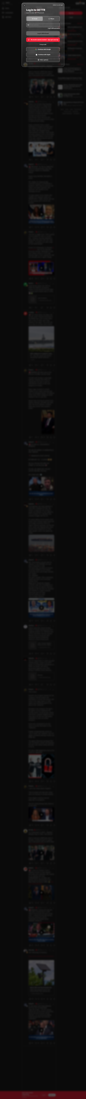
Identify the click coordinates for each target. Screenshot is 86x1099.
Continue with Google (44, 49)
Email (35, 18)
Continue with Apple (44, 54)
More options (44, 60)
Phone (52, 18)
